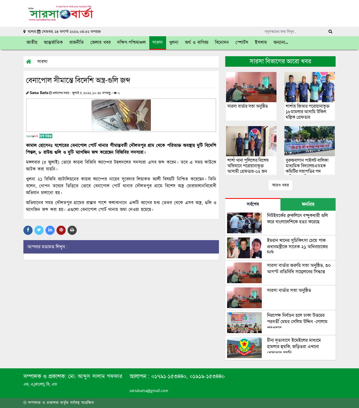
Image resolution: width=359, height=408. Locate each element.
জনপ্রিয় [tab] (308, 204)
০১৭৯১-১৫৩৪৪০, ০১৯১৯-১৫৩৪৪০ (187, 377)
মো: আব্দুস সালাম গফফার (95, 377)
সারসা (42, 62)
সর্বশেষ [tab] (253, 204)
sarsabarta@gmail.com (149, 391)
